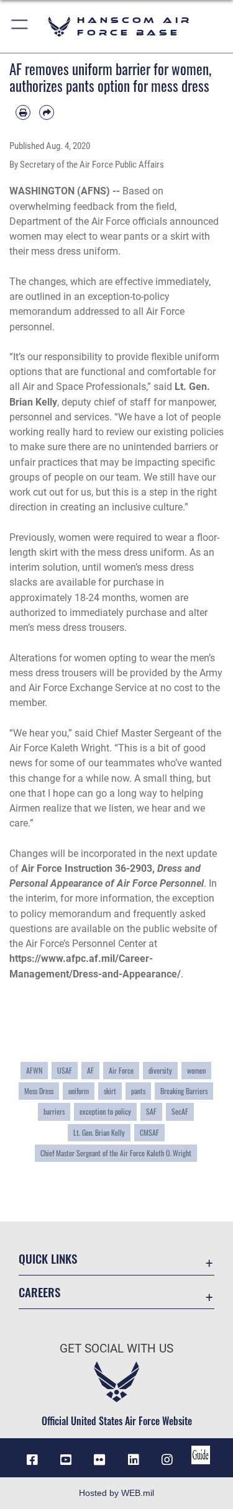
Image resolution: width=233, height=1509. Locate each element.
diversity (160, 1070)
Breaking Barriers (184, 1091)
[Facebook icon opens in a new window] (32, 1460)
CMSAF (149, 1132)
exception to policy (105, 1111)
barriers (54, 1111)
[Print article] (23, 112)
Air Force (121, 1070)
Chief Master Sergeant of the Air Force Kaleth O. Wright (115, 1153)
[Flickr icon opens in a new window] (99, 1460)
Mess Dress (38, 1091)
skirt (110, 1091)
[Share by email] (46, 112)
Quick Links (48, 1258)
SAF (151, 1111)
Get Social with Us (116, 1348)
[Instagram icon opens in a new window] (167, 1460)
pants (138, 1091)
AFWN (34, 1070)
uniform (78, 1091)
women (196, 1070)
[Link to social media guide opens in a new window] (200, 1455)
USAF (64, 1070)
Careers (39, 1292)
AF (90, 1070)
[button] (20, 26)
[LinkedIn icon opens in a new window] (133, 1460)
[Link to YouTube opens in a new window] (66, 1460)
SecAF (179, 1111)
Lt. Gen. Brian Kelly (99, 1132)
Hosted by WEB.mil (116, 1493)
